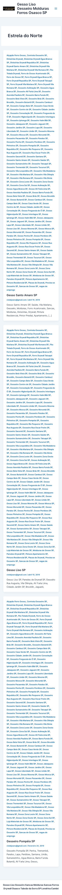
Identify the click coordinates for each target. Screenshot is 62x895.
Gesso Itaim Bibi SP (27, 218)
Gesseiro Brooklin (23, 645)
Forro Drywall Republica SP (19, 81)
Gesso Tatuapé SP (41, 254)
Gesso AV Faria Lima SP (39, 189)
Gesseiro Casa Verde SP (18, 652)
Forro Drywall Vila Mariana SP (23, 84)
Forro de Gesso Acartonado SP (35, 73)
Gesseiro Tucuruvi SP (39, 167)
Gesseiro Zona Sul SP (20, 185)
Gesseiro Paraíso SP (38, 138)
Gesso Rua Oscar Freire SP (31, 246)
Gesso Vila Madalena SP (36, 261)
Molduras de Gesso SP (43, 275)
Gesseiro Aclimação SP (28, 88)
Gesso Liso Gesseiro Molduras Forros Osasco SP (33, 8)
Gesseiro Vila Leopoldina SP (19, 171)
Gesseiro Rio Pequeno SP (31, 149)
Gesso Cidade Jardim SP (31, 207)
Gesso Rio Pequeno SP (30, 243)
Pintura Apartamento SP (37, 279)
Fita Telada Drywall (26, 616)
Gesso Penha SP (25, 236)
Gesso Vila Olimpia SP (32, 265)
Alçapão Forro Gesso (16, 55)
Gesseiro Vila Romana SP (21, 178)
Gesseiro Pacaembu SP (17, 138)
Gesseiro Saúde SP (40, 160)
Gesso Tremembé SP (16, 257)
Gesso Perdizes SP (42, 236)
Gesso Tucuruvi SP (35, 257)
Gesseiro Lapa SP (34, 127)
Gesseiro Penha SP (15, 142)
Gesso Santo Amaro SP (28, 250)
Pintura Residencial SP (17, 283)
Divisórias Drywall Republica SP (24, 62)
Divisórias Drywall (15, 59)
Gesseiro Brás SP (36, 99)
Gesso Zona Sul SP (46, 272)
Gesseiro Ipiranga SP (19, 120)
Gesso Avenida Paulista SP (19, 192)
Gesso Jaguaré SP (18, 221)
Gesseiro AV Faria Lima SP (29, 91)
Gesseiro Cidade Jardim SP (19, 655)
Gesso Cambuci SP (36, 200)
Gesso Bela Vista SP (16, 196)
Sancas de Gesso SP (28, 286)
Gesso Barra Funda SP (42, 192)
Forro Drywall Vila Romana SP (20, 630)
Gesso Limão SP (42, 225)
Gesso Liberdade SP (24, 225)
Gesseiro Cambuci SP (16, 648)
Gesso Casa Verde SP (32, 203)
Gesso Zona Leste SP (28, 268)
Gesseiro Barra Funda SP (37, 95)
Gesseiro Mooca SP (19, 135)
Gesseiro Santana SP (36, 156)
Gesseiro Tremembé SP (17, 167)
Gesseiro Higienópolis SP (23, 117)
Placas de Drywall (36, 283)
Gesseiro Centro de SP (20, 109)
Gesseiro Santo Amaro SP (18, 160)
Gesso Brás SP (33, 196)
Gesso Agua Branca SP (17, 189)
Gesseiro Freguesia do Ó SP (23, 659)
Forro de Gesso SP (15, 77)
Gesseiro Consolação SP (21, 113)
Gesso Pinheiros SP (16, 239)
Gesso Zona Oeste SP (26, 272)
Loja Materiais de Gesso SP (19, 275)
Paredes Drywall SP (15, 279)
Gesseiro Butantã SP (24, 102)
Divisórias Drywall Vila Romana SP (33, 70)
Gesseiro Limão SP (28, 131)
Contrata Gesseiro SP (37, 55)
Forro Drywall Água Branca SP (38, 77)
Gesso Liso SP (13, 228)
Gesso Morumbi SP (15, 232)
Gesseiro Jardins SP (16, 127)
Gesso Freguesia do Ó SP (33, 211)
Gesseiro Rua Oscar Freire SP (35, 153)
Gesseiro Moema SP (38, 677)
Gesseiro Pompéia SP (29, 145)
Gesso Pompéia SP (34, 239)
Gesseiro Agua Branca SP (22, 634)
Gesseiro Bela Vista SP (17, 99)
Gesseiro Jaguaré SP (38, 124)
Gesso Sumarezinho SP (21, 254)
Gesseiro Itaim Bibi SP (41, 120)
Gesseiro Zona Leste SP (21, 182)
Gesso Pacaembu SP (34, 232)
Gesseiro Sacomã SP (16, 156)
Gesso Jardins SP (36, 221)
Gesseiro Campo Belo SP (21, 106)
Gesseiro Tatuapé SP (41, 164)
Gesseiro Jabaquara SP (17, 124)
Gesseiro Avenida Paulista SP (28, 637)
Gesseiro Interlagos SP (32, 663)
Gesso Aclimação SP (40, 185)
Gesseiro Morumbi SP (39, 135)
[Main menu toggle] (56, 8)
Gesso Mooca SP (46, 228)
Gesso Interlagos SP (31, 214)
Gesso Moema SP (29, 228)
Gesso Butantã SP (18, 200)
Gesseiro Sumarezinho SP (19, 164)
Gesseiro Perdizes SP (35, 142)
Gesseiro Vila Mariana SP (21, 174)
